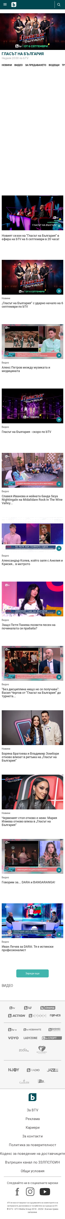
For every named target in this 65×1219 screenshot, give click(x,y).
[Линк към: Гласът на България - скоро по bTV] (32, 420)
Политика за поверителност (32, 1145)
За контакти (32, 1136)
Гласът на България (23, 54)
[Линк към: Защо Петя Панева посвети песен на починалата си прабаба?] (32, 613)
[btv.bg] (12, 1008)
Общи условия (32, 1171)
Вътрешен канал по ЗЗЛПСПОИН (32, 1162)
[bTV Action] (14, 1015)
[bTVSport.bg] (49, 1038)
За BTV (32, 1110)
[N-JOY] (13, 1070)
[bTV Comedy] (28, 1008)
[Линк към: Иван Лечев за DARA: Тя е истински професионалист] (32, 934)
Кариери (33, 1127)
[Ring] (53, 1015)
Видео (18, 65)
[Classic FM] (24, 1081)
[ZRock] (41, 1081)
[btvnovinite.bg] (31, 1029)
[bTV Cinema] (48, 1008)
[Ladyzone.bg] (28, 1038)
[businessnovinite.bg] (52, 1029)
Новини (7, 65)
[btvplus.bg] (11, 1029)
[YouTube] (45, 1190)
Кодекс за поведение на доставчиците (32, 1154)
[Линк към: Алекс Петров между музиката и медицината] (32, 355)
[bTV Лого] (32, 1097)
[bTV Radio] (33, 1070)
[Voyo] (11, 1038)
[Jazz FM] (52, 1070)
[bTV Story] (34, 1015)
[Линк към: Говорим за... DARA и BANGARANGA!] (32, 870)
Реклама (32, 1119)
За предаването (35, 65)
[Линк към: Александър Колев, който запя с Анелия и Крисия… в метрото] (32, 548)
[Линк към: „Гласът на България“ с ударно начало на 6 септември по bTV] (32, 291)
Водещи (54, 65)
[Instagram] (30, 1190)
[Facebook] (17, 1190)
